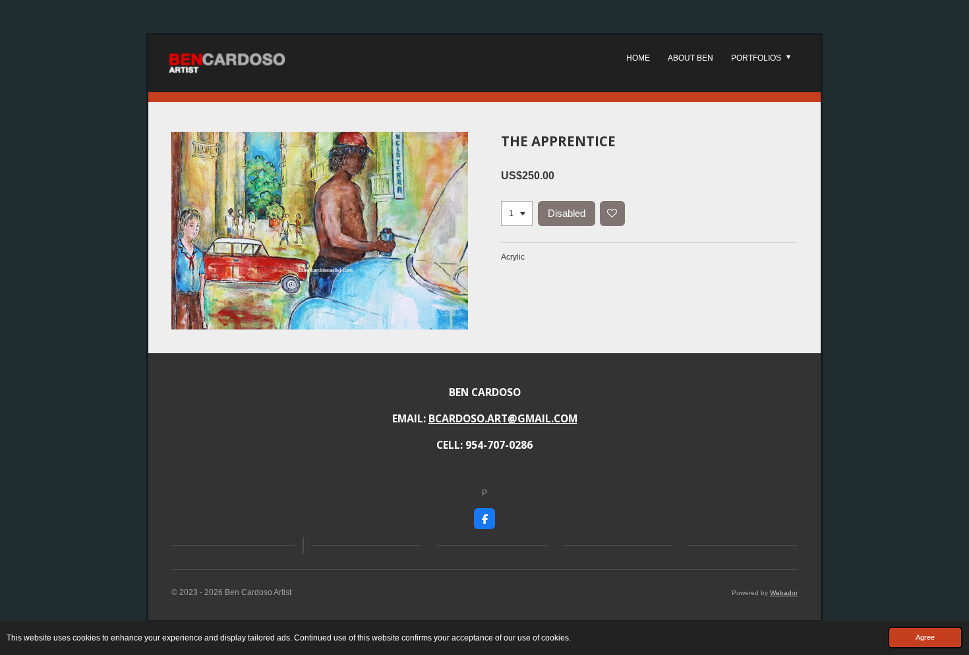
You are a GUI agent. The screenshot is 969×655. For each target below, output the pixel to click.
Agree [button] (925, 637)
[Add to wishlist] (612, 213)
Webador (784, 592)
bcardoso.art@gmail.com (502, 418)
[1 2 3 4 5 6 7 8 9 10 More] (517, 213)
